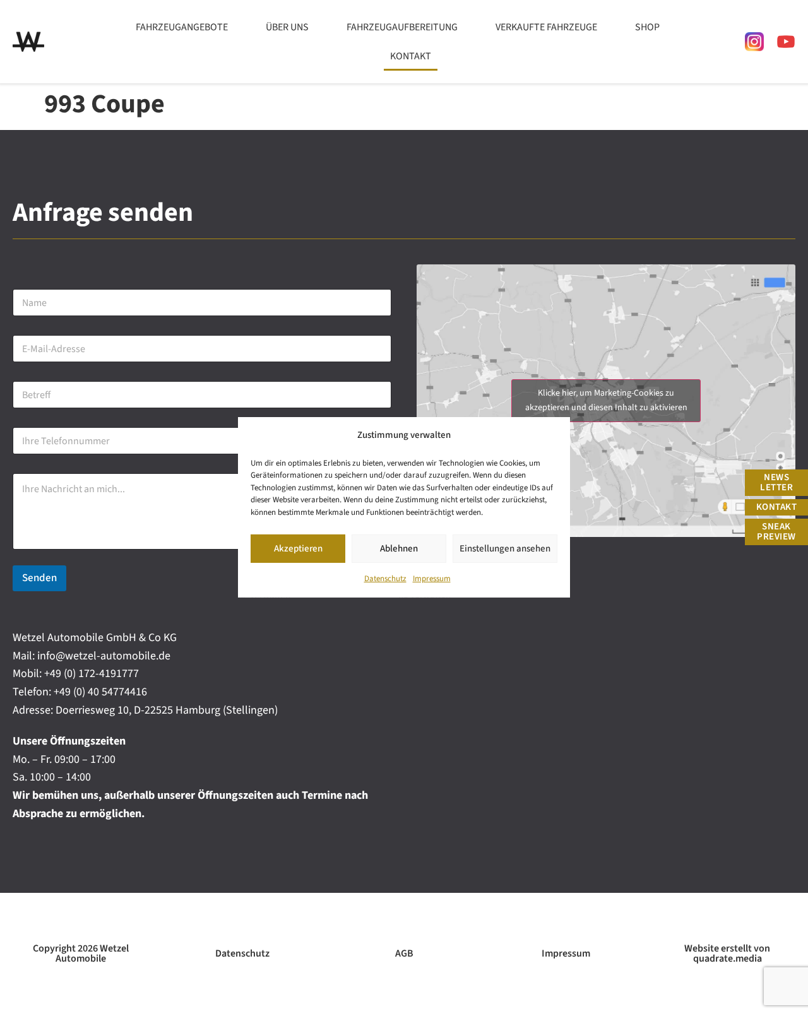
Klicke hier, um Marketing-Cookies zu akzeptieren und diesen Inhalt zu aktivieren (606, 400)
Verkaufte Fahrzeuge (546, 27)
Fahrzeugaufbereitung (402, 27)
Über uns (287, 27)
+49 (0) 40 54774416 (100, 692)
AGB (404, 953)
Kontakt (410, 56)
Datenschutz (385, 578)
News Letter (776, 482)
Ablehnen (399, 548)
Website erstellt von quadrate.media (727, 953)
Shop (647, 27)
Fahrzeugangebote (182, 27)
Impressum (432, 578)
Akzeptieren (298, 548)
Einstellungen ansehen (505, 548)
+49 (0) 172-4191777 (91, 673)
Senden (39, 578)
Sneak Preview (776, 531)
